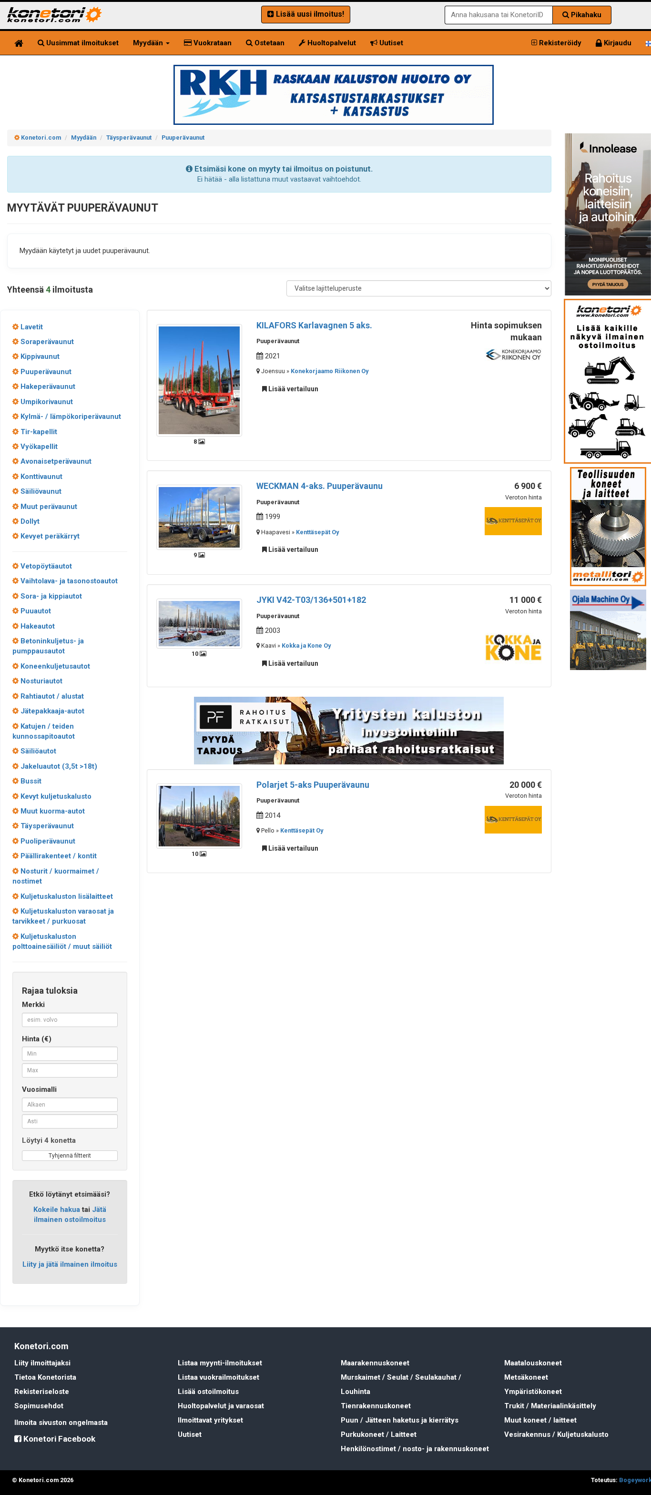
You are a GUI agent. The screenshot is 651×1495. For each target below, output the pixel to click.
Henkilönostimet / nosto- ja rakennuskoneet (415, 1448)
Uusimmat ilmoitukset (81, 43)
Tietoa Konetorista (45, 1377)
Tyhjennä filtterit (70, 1155)
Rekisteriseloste (41, 1391)
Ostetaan (269, 43)
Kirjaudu (616, 43)
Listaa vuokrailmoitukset (218, 1377)
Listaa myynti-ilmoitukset (220, 1363)
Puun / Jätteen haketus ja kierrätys (399, 1420)
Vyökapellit (38, 446)
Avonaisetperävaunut (55, 461)
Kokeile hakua (56, 1209)
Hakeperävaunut (47, 386)
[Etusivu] (19, 43)
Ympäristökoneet (533, 1391)
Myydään (149, 43)
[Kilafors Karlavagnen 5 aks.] (199, 380)
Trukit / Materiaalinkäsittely (550, 1406)
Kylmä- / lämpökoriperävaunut (70, 416)
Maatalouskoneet (533, 1363)
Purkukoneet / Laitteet (379, 1434)
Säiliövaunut (40, 491)
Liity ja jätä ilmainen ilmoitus (69, 1264)
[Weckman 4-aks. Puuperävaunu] (199, 517)
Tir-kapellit (38, 431)
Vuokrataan (212, 43)
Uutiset (390, 43)
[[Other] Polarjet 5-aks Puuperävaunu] (199, 815)
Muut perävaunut (48, 506)
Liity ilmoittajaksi (42, 1363)
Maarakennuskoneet (375, 1363)
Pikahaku (585, 14)
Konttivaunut (40, 476)
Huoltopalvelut (330, 43)
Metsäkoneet (526, 1377)
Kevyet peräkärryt (49, 536)
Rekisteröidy (559, 43)
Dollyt (29, 521)
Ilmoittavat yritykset (210, 1420)
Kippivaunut (39, 356)
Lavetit (31, 327)
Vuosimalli (39, 1089)
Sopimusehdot (38, 1406)
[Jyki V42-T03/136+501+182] (199, 623)
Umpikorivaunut (46, 401)
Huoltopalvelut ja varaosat (221, 1406)
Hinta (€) (36, 1039)
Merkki (33, 1004)
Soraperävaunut (46, 341)
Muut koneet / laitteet (540, 1420)
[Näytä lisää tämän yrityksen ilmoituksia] (513, 354)
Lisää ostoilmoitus (208, 1391)
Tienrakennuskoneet (376, 1406)
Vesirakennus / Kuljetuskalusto (556, 1434)
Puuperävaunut (45, 371)
